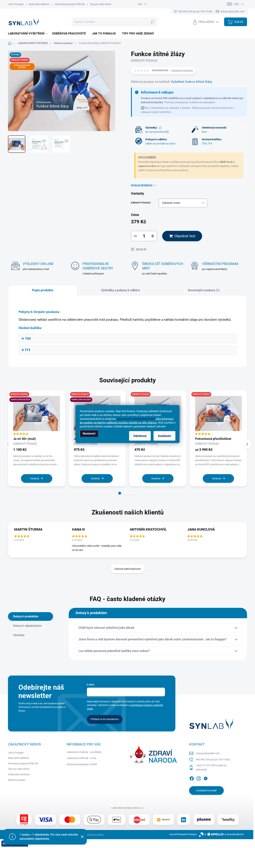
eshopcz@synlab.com (208, 753)
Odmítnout (139, 435)
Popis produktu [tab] (42, 290)
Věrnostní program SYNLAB (70, 4)
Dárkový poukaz (16, 780)
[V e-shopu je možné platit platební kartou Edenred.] (139, 819)
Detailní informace (141, 185)
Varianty (34, 478)
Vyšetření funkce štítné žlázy (191, 82)
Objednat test (184, 236)
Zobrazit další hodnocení (127, 568)
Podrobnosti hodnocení (182, 70)
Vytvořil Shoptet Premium (183, 834)
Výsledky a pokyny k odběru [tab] (120, 290)
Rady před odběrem (39, 4)
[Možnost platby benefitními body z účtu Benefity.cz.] (228, 819)
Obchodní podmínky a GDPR (82, 764)
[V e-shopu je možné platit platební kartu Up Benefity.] (163, 819)
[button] (119, 493)
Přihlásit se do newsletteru (105, 719)
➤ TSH (26, 338)
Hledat (152, 21)
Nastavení (89, 433)
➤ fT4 (26, 350)
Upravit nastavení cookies (89, 834)
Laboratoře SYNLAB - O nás (81, 758)
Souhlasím (164, 435)
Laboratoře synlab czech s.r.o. (127, 807)
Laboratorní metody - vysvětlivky (84, 752)
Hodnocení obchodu (19, 774)
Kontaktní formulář (206, 790)
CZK (236, 4)
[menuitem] (28, 33)
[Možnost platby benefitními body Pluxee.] (204, 820)
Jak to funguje (15, 4)
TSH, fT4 (207, 143)
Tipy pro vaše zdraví (100, 4)
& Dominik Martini (234, 834)
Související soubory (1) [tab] (204, 290)
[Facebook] (191, 777)
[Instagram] (198, 777)
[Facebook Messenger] (205, 777)
